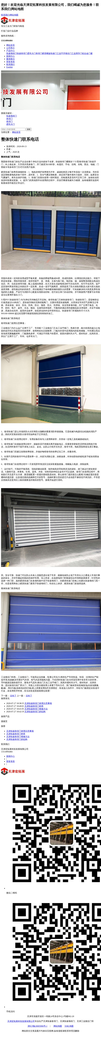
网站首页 (10, 45)
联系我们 (5, 15)
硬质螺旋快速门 (49, 53)
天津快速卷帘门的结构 (35, 711)
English (9, 67)
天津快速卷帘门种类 (33, 706)
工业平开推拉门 (64, 53)
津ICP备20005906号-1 (37, 1026)
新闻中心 (10, 56)
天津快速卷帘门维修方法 (36, 709)
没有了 (13, 696)
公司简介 (10, 48)
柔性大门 (31, 53)
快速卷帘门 (22, 53)
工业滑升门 (77, 53)
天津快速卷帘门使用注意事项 (38, 703)
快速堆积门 (11, 53)
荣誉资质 (10, 62)
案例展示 (10, 59)
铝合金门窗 (87, 53)
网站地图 (14, 15)
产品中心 (10, 51)
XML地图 (69, 1026)
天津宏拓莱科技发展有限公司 (21, 1021)
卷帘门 (39, 53)
